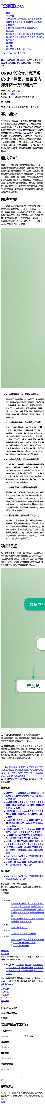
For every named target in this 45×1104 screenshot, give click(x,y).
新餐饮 (33, 34)
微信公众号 (16, 940)
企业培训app (25, 906)
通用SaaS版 (11, 19)
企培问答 (15, 928)
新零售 (26, 34)
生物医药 (23, 37)
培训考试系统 (14, 971)
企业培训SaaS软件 (19, 903)
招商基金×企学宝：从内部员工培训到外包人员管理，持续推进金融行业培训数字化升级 (22, 770)
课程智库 (10, 25)
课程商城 (10, 28)
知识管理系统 (26, 922)
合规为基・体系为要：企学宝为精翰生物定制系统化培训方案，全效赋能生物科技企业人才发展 (25, 823)
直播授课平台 (37, 906)
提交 (3, 1080)
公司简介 (10, 49)
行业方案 (10, 31)
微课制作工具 (30, 918)
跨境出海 (10, 34)
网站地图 (15, 934)
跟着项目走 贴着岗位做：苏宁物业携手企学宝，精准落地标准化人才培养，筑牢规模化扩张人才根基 (25, 805)
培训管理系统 (30, 909)
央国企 (9, 37)
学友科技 (32, 934)
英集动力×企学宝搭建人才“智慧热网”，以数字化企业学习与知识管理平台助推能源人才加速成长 (25, 796)
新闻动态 (27, 49)
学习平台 (10, 16)
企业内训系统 (17, 918)
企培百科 (24, 928)
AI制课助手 (19, 28)
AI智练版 (38, 22)
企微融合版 (17, 22)
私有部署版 (33, 19)
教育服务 (32, 37)
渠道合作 (10, 43)
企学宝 (16, 779)
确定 (3, 1102)
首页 (8, 13)
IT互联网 (21, 60)
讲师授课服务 (31, 28)
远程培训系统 (24, 912)
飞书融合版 (28, 22)
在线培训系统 (14, 968)
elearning (28, 965)
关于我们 (10, 46)
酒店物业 (40, 37)
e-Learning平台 (17, 909)
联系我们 (18, 49)
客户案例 (10, 40)
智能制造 (18, 34)
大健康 (15, 37)
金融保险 (40, 34)
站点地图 (24, 934)
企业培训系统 (34, 903)
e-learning (20, 965)
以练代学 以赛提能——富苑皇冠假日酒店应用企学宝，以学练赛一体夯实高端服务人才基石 (25, 814)
